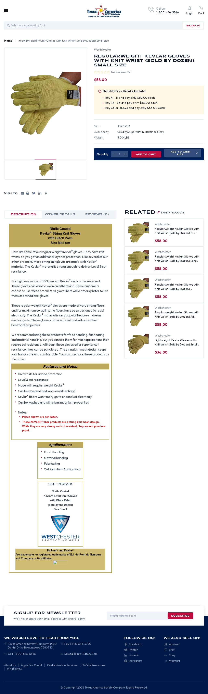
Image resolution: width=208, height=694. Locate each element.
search (193, 26)
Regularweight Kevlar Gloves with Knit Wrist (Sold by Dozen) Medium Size (177, 287)
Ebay (172, 655)
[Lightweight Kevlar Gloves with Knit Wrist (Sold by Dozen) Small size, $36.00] (138, 344)
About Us (10, 665)
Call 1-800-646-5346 (22, 654)
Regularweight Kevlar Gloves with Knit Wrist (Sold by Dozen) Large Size (177, 259)
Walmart (174, 661)
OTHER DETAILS (60, 214)
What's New (14, 668)
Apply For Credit (31, 665)
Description (23, 214)
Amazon (174, 644)
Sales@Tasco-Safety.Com (81, 654)
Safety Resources (93, 665)
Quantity (102, 154)
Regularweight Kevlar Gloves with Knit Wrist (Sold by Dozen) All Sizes (177, 315)
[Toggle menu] (6, 10)
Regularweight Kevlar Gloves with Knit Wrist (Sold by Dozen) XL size (177, 231)
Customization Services (62, 665)
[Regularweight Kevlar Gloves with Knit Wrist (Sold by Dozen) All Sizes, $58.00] (138, 316)
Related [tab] (154, 212)
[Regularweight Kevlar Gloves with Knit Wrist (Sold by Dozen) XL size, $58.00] (138, 232)
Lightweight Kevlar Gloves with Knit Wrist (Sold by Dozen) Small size (176, 342)
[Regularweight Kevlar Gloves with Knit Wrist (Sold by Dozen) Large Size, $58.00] (138, 260)
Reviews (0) (97, 214)
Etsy (171, 650)
